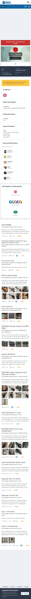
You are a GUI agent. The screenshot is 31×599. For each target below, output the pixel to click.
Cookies (26, 586)
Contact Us (20, 586)
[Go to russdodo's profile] (5, 151)
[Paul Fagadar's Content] (15, 64)
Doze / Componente (8, 511)
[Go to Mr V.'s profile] (5, 178)
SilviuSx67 (10, 172)
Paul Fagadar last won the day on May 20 (14, 82)
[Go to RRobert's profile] (5, 95)
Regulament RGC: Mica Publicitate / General (15, 42)
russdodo (9, 151)
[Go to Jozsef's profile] (5, 157)
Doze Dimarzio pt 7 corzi (11, 413)
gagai (8, 166)
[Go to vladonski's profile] (5, 162)
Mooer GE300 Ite (7, 306)
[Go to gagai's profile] (5, 167)
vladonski (9, 161)
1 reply (12, 236)
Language (5, 586)
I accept (25, 593)
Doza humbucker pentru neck (13, 462)
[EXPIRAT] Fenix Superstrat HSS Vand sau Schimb (14, 373)
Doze (20, 227)
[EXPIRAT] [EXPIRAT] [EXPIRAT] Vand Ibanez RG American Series (14, 241)
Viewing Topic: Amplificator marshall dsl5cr (14, 108)
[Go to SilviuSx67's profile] (5, 172)
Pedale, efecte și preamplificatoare (11, 310)
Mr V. (8, 177)
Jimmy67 (17, 244)
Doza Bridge (6, 225)
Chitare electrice (6, 264)
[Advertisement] (15, 24)
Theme (12, 586)
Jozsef (9, 156)
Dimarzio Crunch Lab (10, 495)
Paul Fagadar (5, 227)
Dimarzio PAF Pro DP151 (11, 479)
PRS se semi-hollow (8, 261)
